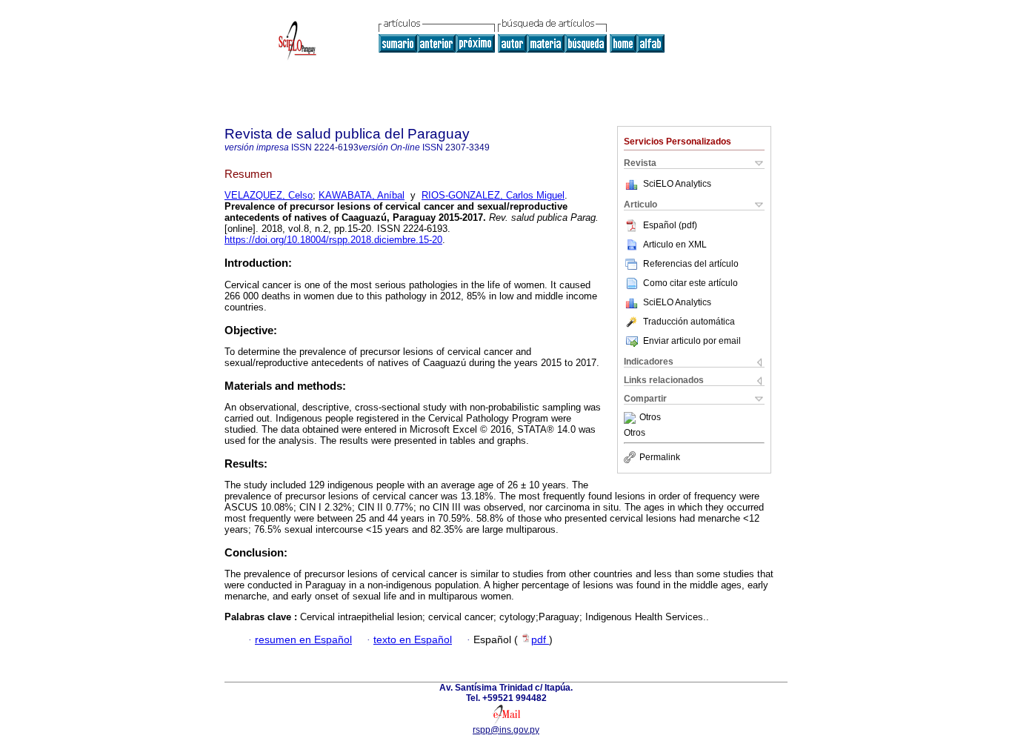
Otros (650, 418)
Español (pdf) (670, 225)
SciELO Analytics (677, 184)
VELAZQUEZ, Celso (268, 195)
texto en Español (412, 639)
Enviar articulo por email (692, 341)
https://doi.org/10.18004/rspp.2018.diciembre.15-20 (333, 239)
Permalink (659, 457)
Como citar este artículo (690, 283)
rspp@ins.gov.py (506, 730)
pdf (540, 639)
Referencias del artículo (691, 264)
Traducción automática (689, 321)
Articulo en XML (675, 244)
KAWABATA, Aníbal (362, 195)
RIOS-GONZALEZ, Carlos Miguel (493, 195)
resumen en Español (303, 639)
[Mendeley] (631, 418)
